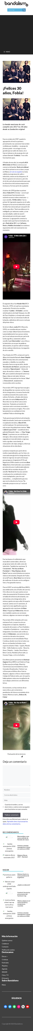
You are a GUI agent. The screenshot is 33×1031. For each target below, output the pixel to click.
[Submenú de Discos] (7, 956)
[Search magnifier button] (24, 10)
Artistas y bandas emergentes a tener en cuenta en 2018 (23, 847)
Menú (4, 985)
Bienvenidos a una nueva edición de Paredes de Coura (23, 838)
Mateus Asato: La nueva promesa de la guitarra (23, 875)
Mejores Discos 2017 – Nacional (22, 856)
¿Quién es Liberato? (23, 885)
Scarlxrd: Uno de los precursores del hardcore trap (23, 894)
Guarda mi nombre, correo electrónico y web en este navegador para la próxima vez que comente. (17, 807)
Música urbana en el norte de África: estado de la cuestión (23, 903)
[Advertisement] (16, 31)
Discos (4, 956)
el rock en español (16, 172)
